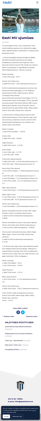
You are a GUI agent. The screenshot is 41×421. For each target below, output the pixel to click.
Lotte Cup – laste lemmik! (14, 340)
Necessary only (17, 416)
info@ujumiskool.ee (24, 401)
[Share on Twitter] (23, 312)
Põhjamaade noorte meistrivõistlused (18, 333)
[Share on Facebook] (18, 312)
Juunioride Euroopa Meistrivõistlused (18, 326)
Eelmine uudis (9, 316)
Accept (6, 416)
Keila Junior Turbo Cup (13, 345)
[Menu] (37, 3)
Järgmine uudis (31, 316)
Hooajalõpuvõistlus (12, 349)
